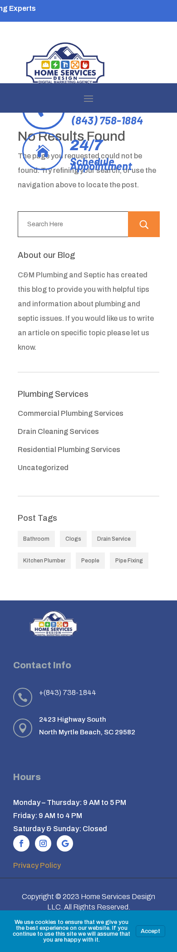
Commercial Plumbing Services (70, 413)
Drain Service (114, 539)
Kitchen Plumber (44, 560)
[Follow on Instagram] (43, 843)
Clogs (73, 539)
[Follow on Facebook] (21, 843)
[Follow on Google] (65, 843)
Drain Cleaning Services (58, 431)
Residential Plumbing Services (69, 449)
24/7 (86, 145)
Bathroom (36, 539)
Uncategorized (43, 467)
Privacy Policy (37, 865)
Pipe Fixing (129, 560)
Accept (150, 931)
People (90, 560)
